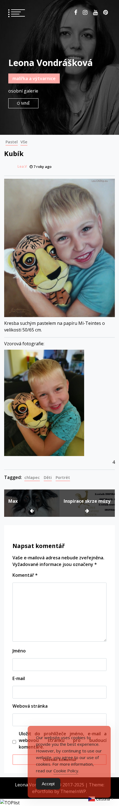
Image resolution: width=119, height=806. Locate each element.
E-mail (18, 678)
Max (13, 501)
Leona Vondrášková (50, 63)
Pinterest (105, 12)
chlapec (32, 477)
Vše (23, 141)
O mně (23, 103)
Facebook (75, 12)
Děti (48, 477)
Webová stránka (30, 706)
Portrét (63, 477)
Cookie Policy (65, 770)
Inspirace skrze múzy (87, 501)
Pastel (12, 141)
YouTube (95, 12)
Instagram (85, 12)
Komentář (25, 575)
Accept (48, 783)
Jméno (19, 651)
